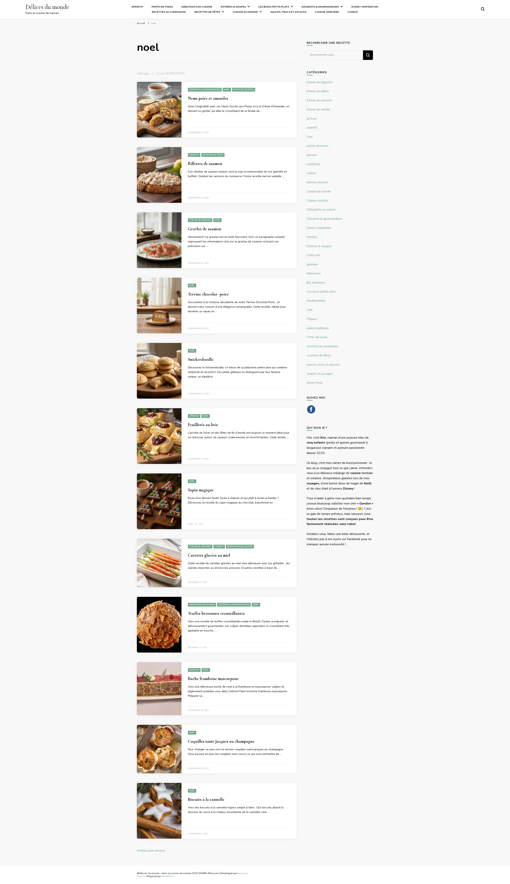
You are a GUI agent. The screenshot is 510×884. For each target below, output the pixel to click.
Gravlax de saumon (204, 228)
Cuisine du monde (245, 12)
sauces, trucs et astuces (288, 12)
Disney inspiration (364, 6)
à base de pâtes (318, 91)
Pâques (312, 319)
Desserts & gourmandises (320, 6)
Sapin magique (201, 490)
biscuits (312, 155)
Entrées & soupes (233, 6)
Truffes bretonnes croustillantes (216, 613)
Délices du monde (47, 7)
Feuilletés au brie (203, 424)
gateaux (194, 670)
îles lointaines (316, 282)
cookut (352, 12)
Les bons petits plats (273, 6)
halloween (314, 273)
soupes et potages (320, 374)
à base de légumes (200, 546)
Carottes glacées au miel (209, 555)
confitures (313, 164)
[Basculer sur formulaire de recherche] (482, 9)
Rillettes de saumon (205, 163)
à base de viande (318, 109)
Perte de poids (162, 6)
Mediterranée (316, 301)
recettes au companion (169, 12)
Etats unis (313, 255)
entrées (312, 237)
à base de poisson (200, 220)
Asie (310, 137)
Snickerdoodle (200, 359)
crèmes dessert (317, 182)
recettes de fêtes (207, 12)
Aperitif (137, 6)
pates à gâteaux (318, 328)
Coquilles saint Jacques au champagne (221, 741)
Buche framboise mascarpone (213, 678)
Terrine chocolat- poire (208, 294)
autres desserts (318, 146)
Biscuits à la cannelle (206, 799)
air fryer (312, 118)
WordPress (167, 876)
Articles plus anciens (151, 850)
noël (227, 89)
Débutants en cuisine (196, 6)
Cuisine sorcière (327, 12)
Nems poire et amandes (208, 98)
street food (314, 383)
